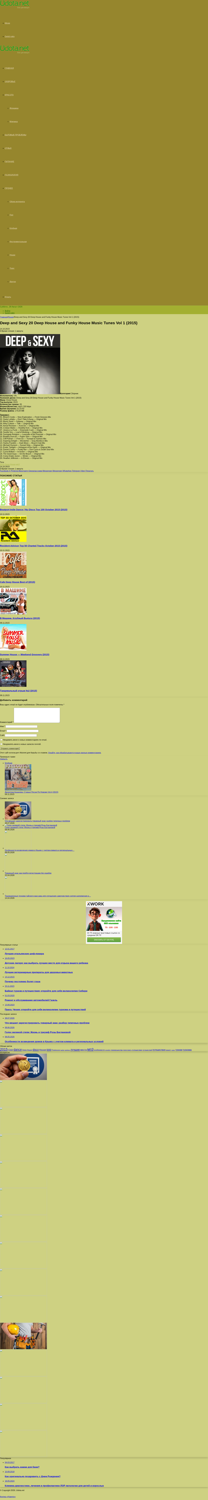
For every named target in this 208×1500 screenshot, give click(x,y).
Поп (11, 215)
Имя (2, 726)
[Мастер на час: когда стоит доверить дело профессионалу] (23, 1349)
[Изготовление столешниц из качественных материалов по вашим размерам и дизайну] (23, 1402)
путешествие (137, 1050)
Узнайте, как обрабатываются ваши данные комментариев (74, 753)
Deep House (10, 464)
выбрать (67, 1050)
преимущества (117, 1050)
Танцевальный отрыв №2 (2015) (18, 690)
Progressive (56, 1050)
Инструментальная (18, 242)
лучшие (75, 1049)
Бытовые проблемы (15, 135)
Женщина (14, 108)
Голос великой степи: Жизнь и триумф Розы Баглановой (30, 827)
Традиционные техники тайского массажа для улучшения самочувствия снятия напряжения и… (48, 896)
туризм (178, 1050)
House (12, 255)
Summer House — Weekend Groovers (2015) (24, 654)
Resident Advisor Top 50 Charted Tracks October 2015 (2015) (33, 546)
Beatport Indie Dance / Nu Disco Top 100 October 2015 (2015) (33, 509)
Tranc (12, 268)
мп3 (18, 464)
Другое (13, 282)
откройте (107, 1050)
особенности (99, 1050)
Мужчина (14, 122)
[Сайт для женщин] (14, 8)
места (83, 1050)
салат (173, 1050)
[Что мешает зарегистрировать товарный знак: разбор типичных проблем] (18, 819)
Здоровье (10, 82)
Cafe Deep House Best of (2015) (17, 582)
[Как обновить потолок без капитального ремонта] (23, 1322)
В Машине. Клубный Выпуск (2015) (20, 618)
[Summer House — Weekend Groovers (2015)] (13, 650)
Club (10, 1050)
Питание (9, 162)
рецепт (168, 1050)
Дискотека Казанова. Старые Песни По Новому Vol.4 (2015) (31, 792)
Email (3, 731)
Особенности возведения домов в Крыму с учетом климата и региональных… (39, 850)
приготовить (127, 1050)
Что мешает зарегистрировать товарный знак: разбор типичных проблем (37, 821)
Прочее (9, 188)
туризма (187, 1050)
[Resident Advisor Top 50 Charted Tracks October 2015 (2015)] (13, 541)
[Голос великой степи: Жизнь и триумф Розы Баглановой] (31, 825)
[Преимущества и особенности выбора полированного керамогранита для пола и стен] (23, 1187)
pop (49, 1049)
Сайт (2, 735)
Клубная (13, 228)
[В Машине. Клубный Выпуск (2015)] (13, 614)
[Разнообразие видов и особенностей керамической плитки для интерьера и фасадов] (23, 1160)
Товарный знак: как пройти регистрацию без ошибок (28, 873)
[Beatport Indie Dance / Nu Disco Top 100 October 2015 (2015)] (13, 505)
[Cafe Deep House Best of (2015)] (13, 577)
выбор (62, 1050)
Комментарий (6, 722)
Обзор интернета (17, 202)
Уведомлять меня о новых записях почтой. (22, 744)
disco (36, 1049)
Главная (3, 317)
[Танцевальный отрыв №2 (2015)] (13, 686)
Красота (9, 95)
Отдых (8, 148)
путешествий (147, 1050)
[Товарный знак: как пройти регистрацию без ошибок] (18, 871)
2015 (2, 464)
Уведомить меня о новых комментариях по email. (25, 740)
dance (17, 1049)
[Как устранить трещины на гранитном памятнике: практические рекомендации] (23, 1375)
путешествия (159, 1050)
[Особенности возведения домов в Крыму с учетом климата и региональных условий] (18, 848)
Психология (11, 175)
